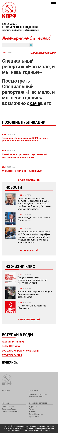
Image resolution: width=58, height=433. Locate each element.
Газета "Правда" (9, 406)
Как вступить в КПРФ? (13, 341)
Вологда (32, 411)
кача (35, 103)
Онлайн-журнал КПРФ (11, 411)
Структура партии (12, 355)
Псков (31, 409)
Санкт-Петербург (36, 414)
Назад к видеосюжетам (43, 53)
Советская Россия (9, 409)
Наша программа (11, 346)
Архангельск (34, 416)
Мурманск (33, 406)
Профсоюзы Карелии (38, 394)
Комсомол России (36, 397)
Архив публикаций (29, 319)
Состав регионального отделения (20, 351)
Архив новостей (29, 250)
